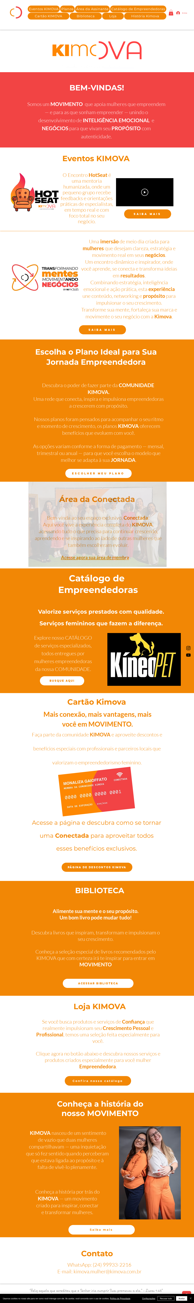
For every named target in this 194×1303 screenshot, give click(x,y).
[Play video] (144, 192)
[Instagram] (188, 648)
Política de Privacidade (120, 1298)
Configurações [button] (148, 1298)
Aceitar (182, 1298)
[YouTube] (188, 655)
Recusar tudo (166, 1298)
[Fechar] (190, 1298)
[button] (92, 9)
